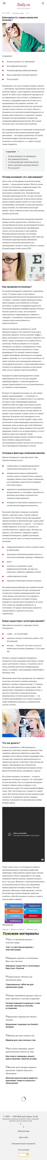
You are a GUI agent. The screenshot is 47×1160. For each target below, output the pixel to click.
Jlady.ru (23, 4)
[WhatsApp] (33, 921)
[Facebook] (33, 905)
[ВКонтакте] (14, 905)
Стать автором (23, 1150)
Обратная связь (23, 1131)
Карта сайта (23, 1137)
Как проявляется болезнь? (17, 66)
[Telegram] (14, 915)
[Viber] (14, 921)
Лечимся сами (18, 13)
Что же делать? (12, 79)
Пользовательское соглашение (23, 1144)
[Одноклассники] (14, 910)
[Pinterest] (33, 915)
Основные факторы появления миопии (22, 70)
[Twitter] (33, 910)
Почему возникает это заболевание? (21, 62)
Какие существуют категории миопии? (22, 75)
